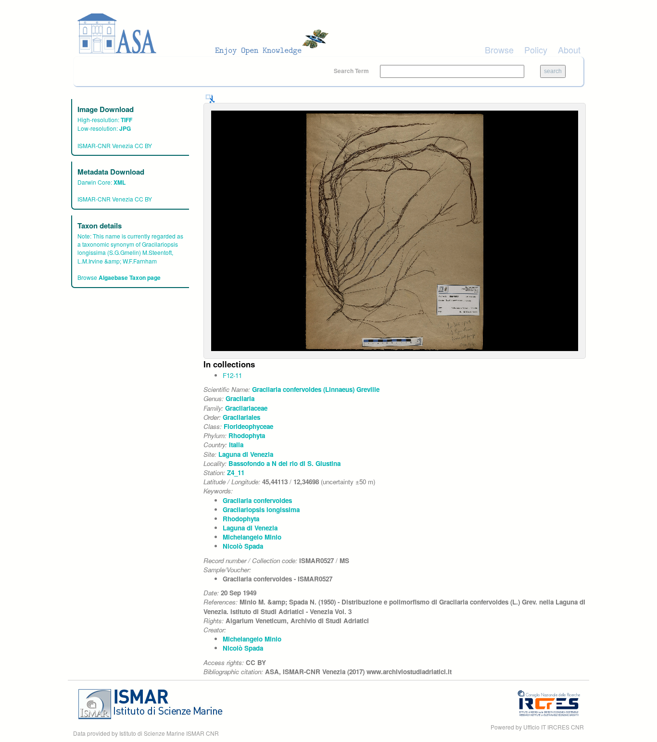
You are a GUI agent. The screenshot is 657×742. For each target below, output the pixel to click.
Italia (236, 444)
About (569, 49)
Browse (499, 49)
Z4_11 (235, 472)
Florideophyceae (248, 426)
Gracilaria (240, 398)
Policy (535, 49)
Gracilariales (241, 417)
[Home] (206, 34)
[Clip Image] (210, 97)
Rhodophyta (246, 435)
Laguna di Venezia (245, 454)
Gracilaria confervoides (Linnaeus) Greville (315, 389)
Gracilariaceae (246, 408)
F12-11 (232, 375)
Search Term (352, 70)
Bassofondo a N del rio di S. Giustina (284, 463)
